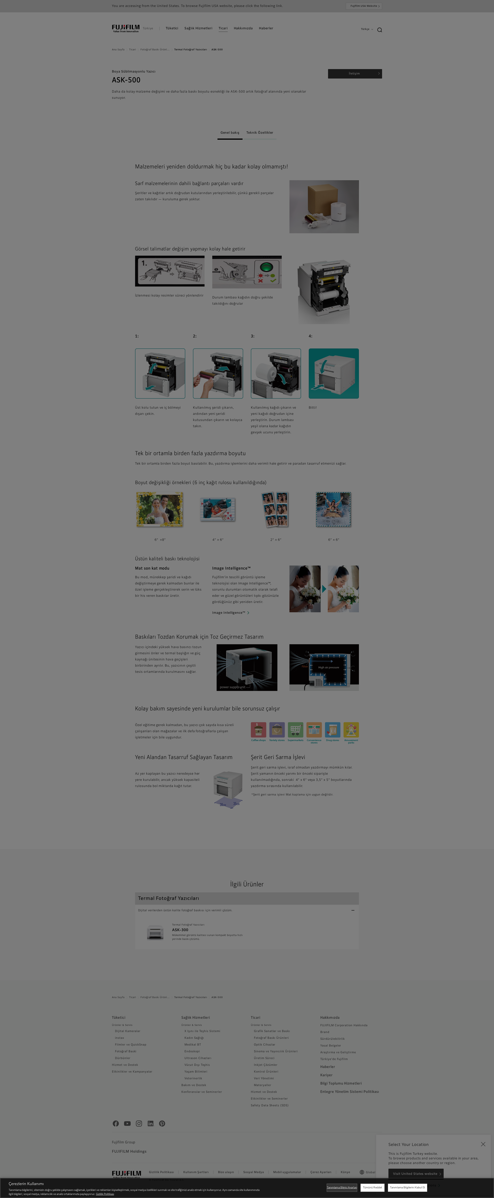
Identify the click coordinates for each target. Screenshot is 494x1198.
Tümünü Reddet (372, 1187)
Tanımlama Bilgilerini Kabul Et (407, 1187)
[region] (247, 1188)
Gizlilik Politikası (105, 1194)
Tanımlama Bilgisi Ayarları (342, 1187)
